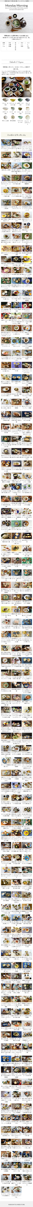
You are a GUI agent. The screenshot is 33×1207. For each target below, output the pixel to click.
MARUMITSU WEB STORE (16, 1204)
